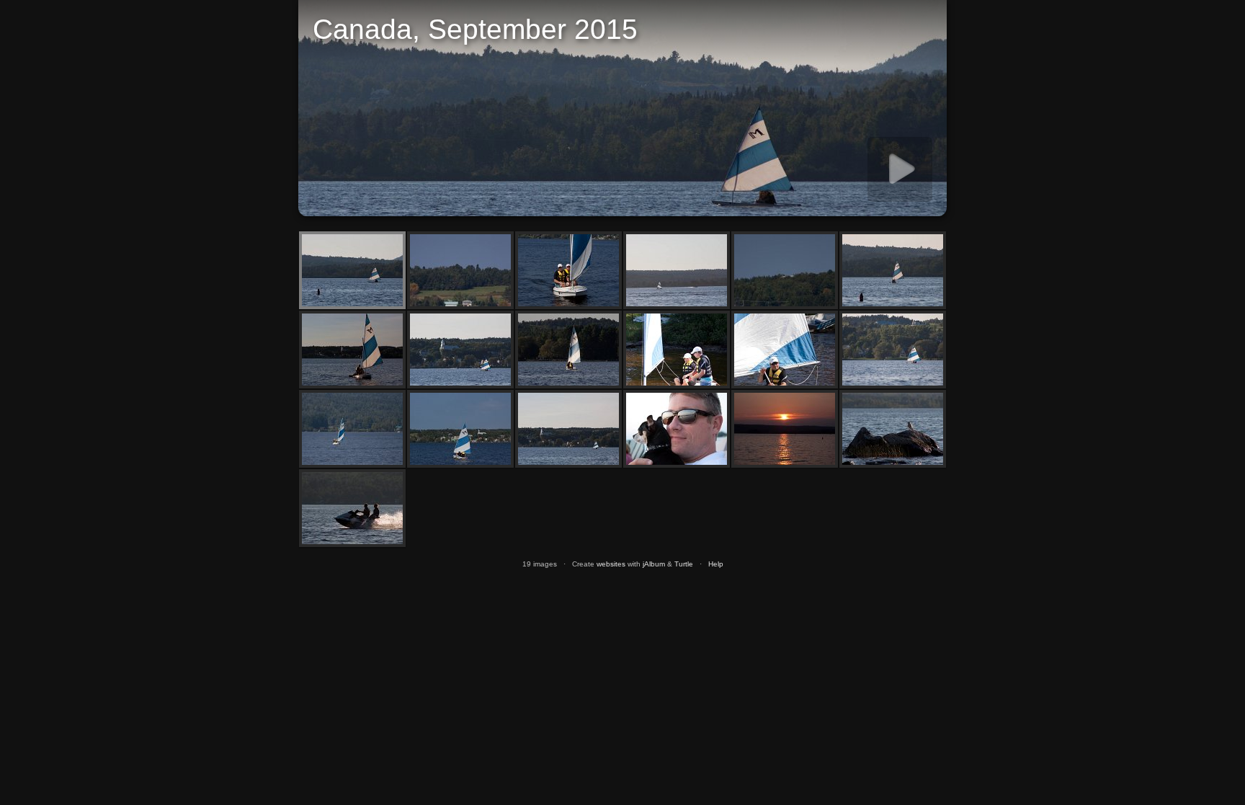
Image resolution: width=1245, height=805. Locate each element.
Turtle (683, 564)
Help (715, 564)
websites (611, 564)
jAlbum (654, 564)
